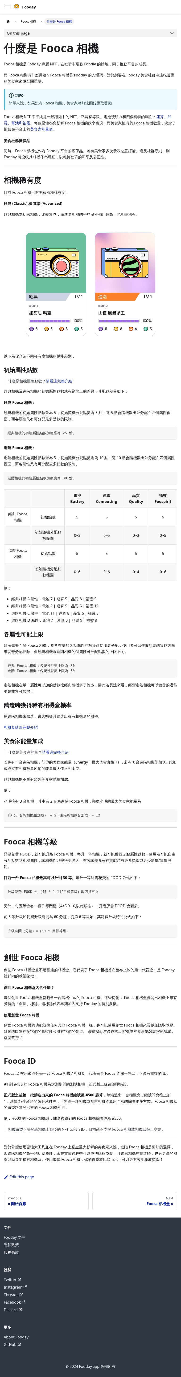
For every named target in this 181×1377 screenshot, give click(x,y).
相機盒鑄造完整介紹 (21, 727)
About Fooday (16, 1337)
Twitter (10, 1279)
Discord (11, 1309)
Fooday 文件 (14, 1237)
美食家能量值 (41, 129)
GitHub (10, 1344)
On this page (18, 33)
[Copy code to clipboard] (171, 432)
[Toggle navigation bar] (7, 7)
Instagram (13, 1287)
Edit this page (22, 1176)
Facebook (12, 1302)
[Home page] (8, 21)
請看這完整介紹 (59, 381)
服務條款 (11, 1252)
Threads (11, 1294)
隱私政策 (11, 1244)
